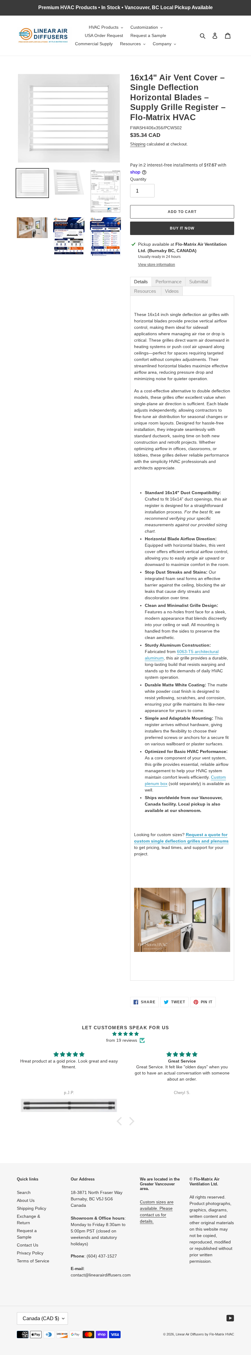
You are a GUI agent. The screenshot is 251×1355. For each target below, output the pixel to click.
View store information (156, 265)
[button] (121, 1121)
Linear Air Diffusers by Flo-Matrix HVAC (205, 1334)
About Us (26, 1200)
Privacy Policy (30, 1252)
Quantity (138, 179)
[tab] (141, 281)
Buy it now (182, 228)
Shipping (137, 144)
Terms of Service (33, 1260)
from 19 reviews (121, 1040)
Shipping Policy (31, 1208)
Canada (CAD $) (41, 1318)
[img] (125, 1033)
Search (24, 1192)
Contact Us (27, 1245)
